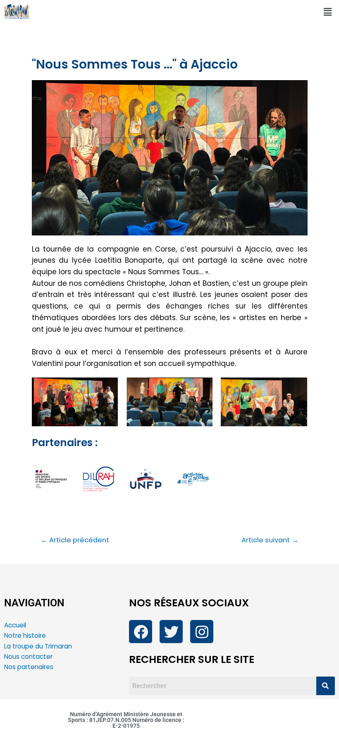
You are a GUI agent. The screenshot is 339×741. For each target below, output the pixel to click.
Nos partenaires (28, 667)
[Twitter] (171, 631)
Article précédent (75, 540)
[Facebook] (140, 631)
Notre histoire (25, 635)
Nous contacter (29, 656)
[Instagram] (201, 631)
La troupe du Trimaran (38, 646)
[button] (328, 12)
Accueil (15, 625)
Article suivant (269, 540)
